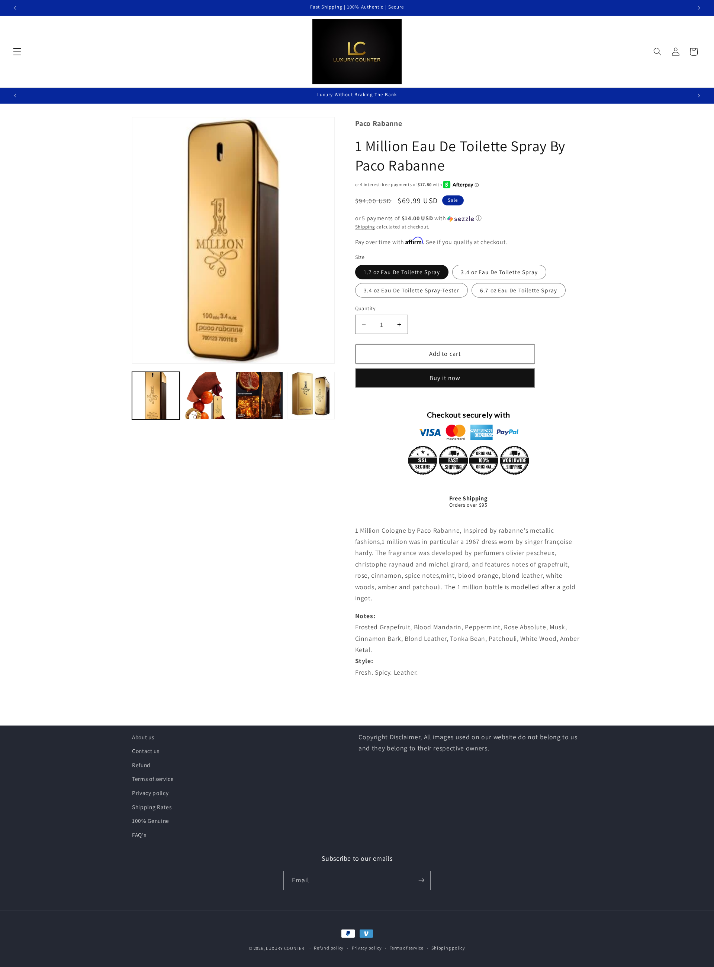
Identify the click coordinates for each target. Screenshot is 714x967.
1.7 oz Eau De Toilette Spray (402, 272)
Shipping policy (448, 948)
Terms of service (153, 778)
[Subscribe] (421, 880)
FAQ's (139, 834)
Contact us (146, 751)
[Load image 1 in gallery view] (156, 395)
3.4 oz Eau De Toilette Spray (499, 272)
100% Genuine (150, 820)
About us (143, 737)
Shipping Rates (151, 807)
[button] (17, 52)
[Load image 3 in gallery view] (259, 395)
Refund (141, 765)
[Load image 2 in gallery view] (207, 395)
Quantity (365, 308)
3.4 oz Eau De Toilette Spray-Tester (412, 290)
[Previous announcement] (15, 8)
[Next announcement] (699, 8)
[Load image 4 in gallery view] (311, 395)
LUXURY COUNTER (285, 948)
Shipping (365, 227)
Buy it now (445, 378)
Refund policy (329, 948)
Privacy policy (150, 792)
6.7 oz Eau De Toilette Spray (518, 290)
